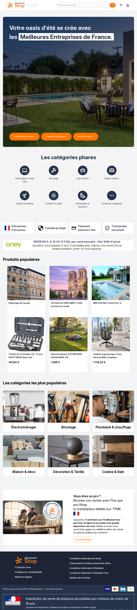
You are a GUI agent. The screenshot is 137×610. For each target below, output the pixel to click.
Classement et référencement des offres (90, 563)
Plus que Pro (36, 589)
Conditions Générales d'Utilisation (87, 568)
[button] (121, 5)
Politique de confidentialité (28, 572)
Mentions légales (23, 577)
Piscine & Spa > (86, 136)
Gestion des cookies (80, 577)
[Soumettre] (113, 5)
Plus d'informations (26, 312)
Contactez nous (23, 567)
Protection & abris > (24, 136)
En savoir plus (83, 539)
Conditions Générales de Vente (85, 558)
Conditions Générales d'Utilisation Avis (89, 573)
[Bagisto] (16, 5)
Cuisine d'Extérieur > (56, 136)
